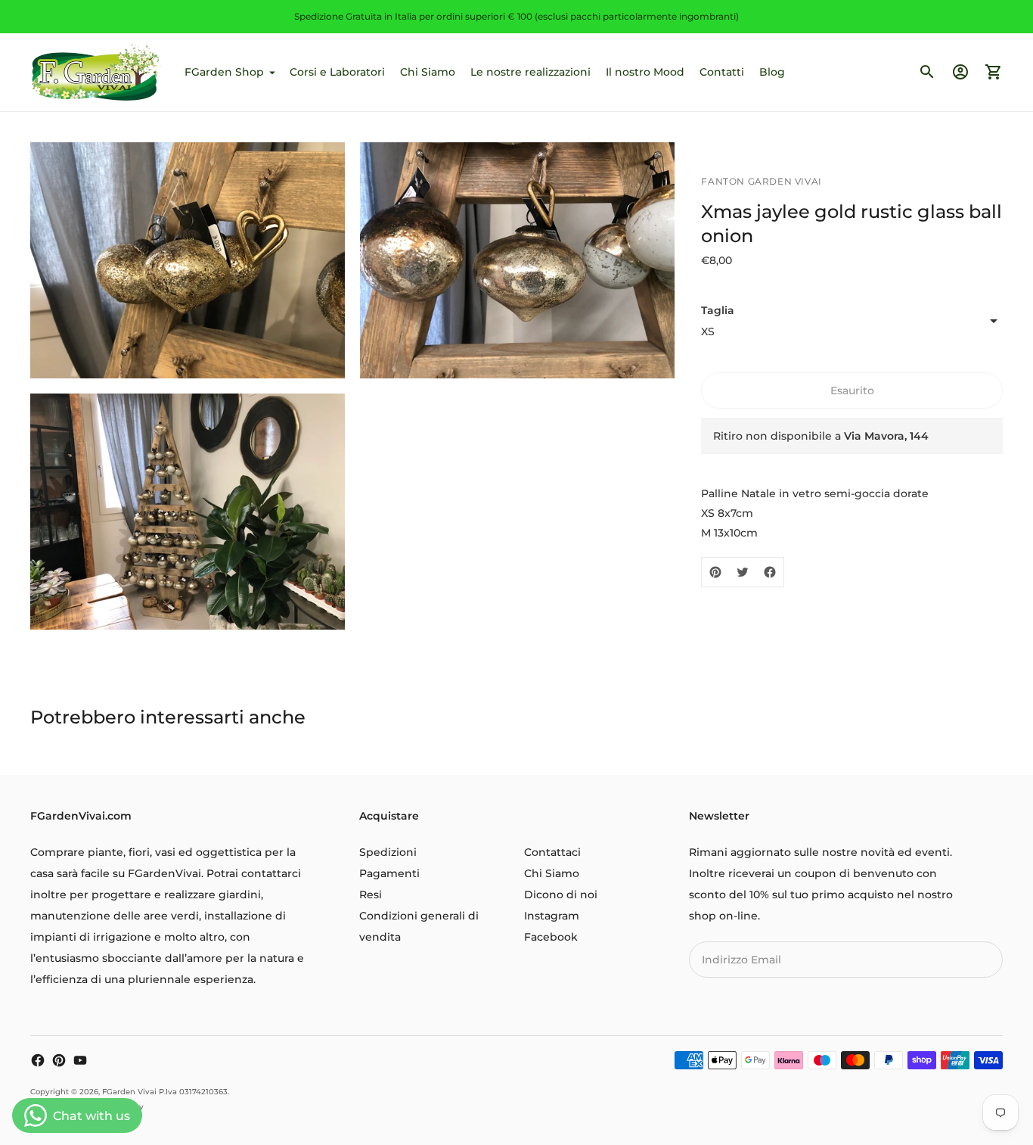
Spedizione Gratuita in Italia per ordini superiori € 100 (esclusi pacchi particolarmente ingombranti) (516, 16)
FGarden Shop (224, 72)
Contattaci (552, 852)
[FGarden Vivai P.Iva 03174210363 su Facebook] (37, 1060)
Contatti (722, 72)
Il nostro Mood (645, 72)
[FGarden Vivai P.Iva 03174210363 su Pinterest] (59, 1060)
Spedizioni (388, 852)
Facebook (551, 937)
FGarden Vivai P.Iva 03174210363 (165, 1092)
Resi (370, 894)
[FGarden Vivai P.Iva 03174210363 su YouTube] (80, 1060)
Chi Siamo (427, 72)
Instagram (551, 916)
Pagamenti (389, 873)
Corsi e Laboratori (337, 72)
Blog (772, 72)
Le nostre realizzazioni (530, 72)
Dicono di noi (560, 894)
